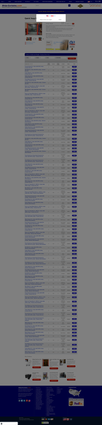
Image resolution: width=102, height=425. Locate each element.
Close (60, 19)
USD (50, 15)
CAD (54, 15)
